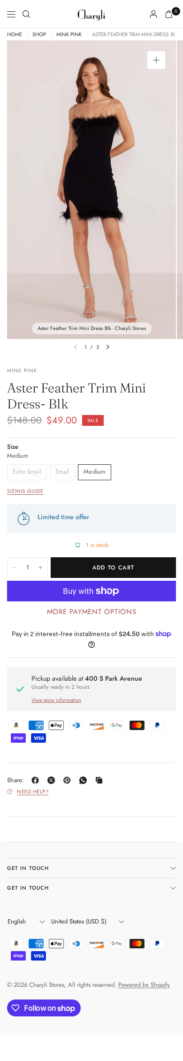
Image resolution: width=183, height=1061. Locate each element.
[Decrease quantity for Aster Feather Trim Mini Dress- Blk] (15, 567)
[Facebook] (37, 780)
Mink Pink (69, 34)
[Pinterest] (69, 780)
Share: (15, 780)
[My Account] (153, 14)
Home (14, 34)
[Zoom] (156, 60)
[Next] (108, 347)
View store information (56, 700)
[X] (53, 780)
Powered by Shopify (144, 984)
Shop (39, 34)
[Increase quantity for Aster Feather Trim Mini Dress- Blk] (40, 567)
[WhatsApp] (85, 780)
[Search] (26, 14)
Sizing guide (25, 491)
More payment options (92, 611)
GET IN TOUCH (28, 868)
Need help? (33, 791)
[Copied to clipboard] (101, 780)
